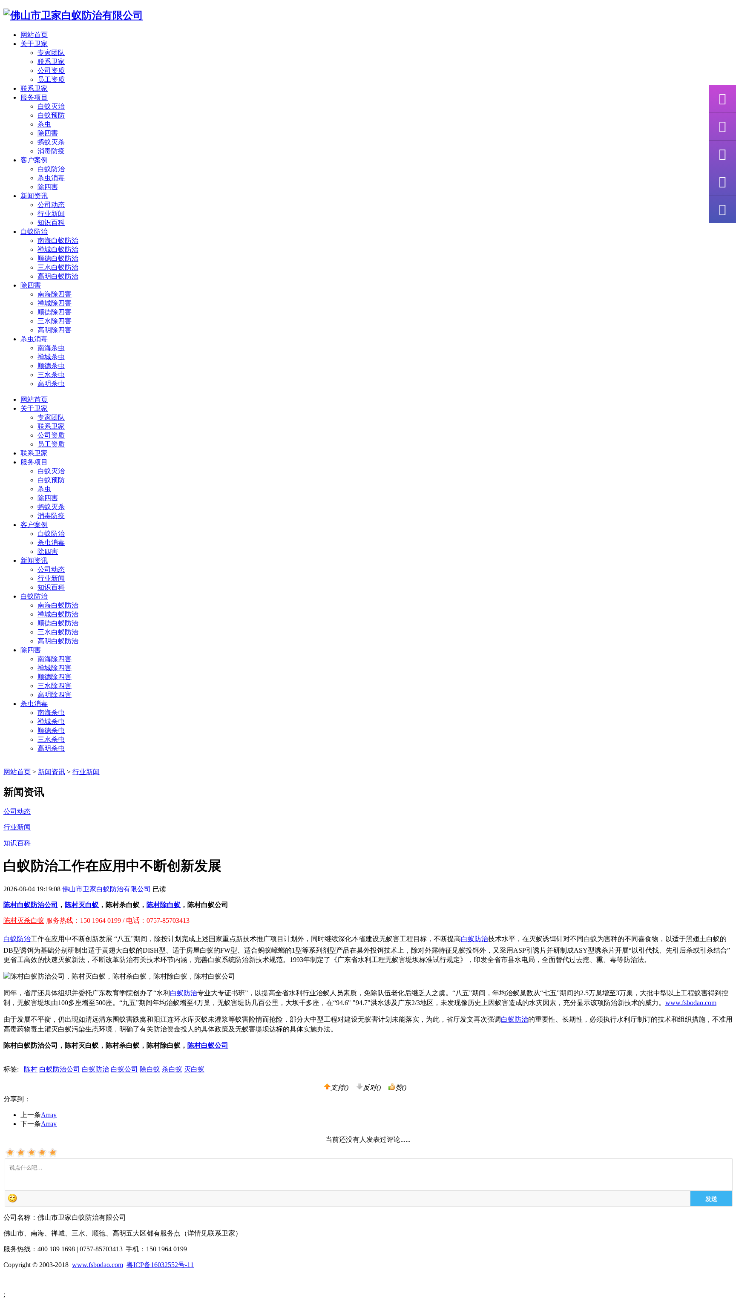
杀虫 (44, 124)
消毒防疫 (51, 151)
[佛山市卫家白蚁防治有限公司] (73, 15)
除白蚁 (150, 1069)
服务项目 (34, 462)
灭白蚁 (194, 1069)
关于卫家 (34, 408)
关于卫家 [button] (34, 43)
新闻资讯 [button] (34, 195)
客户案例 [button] (34, 160)
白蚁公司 (124, 1069)
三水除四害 (54, 321)
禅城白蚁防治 (57, 249)
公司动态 (51, 204)
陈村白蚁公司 (207, 1045)
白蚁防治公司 (59, 1069)
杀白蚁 (172, 1069)
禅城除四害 (54, 303)
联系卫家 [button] (34, 88)
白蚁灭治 (51, 106)
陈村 (30, 1069)
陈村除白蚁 (164, 904)
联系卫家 (51, 61)
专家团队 (51, 52)
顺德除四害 (54, 312)
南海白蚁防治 (57, 240)
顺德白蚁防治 (57, 258)
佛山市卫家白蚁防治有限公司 (106, 889)
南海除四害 (54, 294)
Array (49, 1114)
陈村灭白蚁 (82, 904)
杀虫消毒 (51, 177)
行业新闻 (51, 213)
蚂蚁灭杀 (51, 142)
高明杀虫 (51, 383)
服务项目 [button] (34, 97)
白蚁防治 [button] (34, 231)
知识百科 (51, 222)
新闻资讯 (34, 560)
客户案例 (34, 524)
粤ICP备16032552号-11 (160, 1264)
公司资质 (51, 70)
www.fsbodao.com (690, 1002)
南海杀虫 (51, 347)
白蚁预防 (51, 115)
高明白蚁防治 (57, 276)
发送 (711, 1198)
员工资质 (51, 79)
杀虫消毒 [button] (34, 339)
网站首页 (34, 34)
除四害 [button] (30, 285)
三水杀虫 (51, 374)
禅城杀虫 (51, 356)
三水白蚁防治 (57, 267)
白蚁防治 (51, 169)
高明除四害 (54, 330)
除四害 (47, 133)
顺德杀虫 (51, 365)
